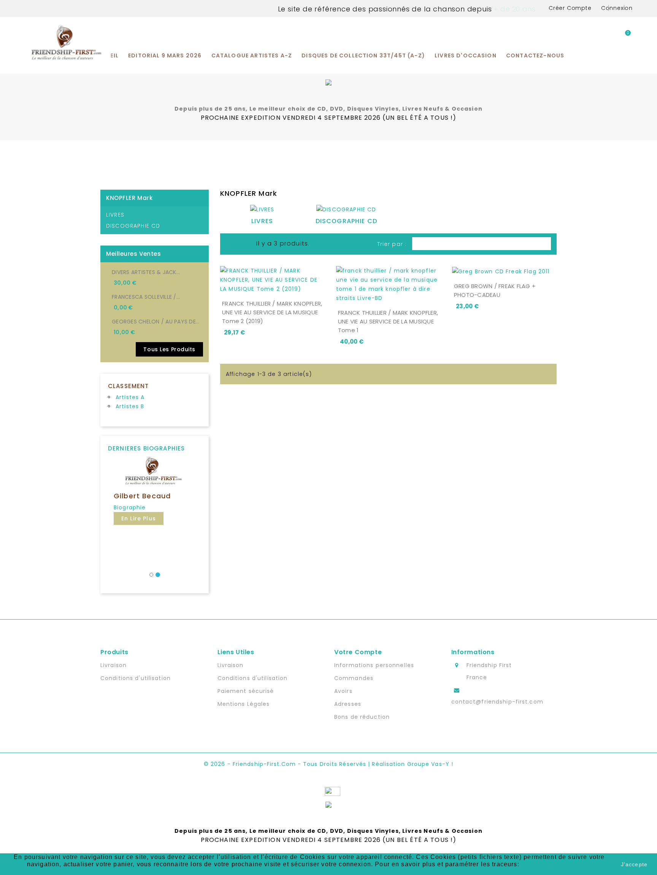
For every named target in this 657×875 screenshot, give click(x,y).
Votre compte (358, 652)
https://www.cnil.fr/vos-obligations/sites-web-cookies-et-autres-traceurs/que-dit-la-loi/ (402, 867)
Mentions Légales (243, 704)
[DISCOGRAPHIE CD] (346, 211)
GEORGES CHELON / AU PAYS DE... (156, 321)
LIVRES (115, 215)
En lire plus (138, 518)
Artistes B (130, 406)
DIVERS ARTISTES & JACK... (146, 272)
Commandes (353, 678)
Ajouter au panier (266, 287)
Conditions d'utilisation (135, 678)
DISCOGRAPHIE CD (133, 226)
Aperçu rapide (318, 286)
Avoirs (343, 691)
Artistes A (130, 397)
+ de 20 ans (513, 9)
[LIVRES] (262, 211)
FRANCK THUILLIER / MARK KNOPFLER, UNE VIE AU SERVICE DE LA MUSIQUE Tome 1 (388, 321)
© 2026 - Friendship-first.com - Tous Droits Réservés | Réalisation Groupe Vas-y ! (328, 764)
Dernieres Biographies (146, 448)
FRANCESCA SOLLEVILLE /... (146, 297)
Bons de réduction (362, 717)
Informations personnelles (374, 665)
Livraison (113, 665)
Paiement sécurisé (245, 691)
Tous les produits (169, 349)
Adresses (347, 704)
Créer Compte (570, 8)
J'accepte (634, 864)
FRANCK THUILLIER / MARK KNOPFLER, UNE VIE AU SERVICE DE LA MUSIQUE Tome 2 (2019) (272, 312)
